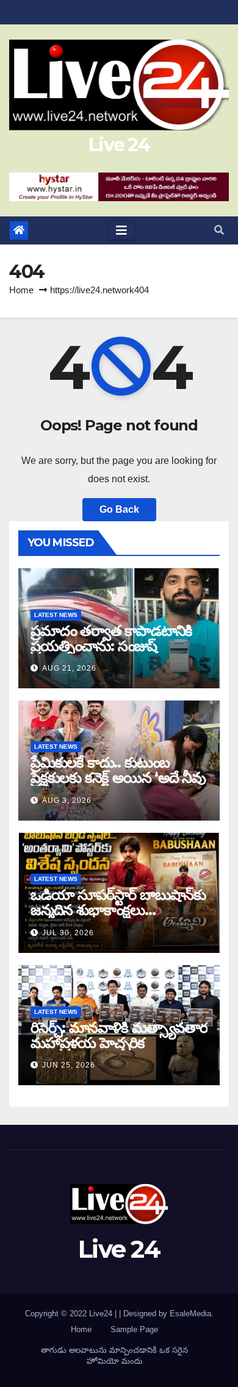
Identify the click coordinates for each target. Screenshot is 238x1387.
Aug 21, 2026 (69, 668)
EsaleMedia (190, 1313)
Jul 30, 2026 (68, 933)
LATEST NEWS (56, 614)
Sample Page (134, 1329)
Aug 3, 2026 (67, 800)
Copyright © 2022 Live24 (70, 1313)
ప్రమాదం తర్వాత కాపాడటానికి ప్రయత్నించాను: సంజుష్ (111, 638)
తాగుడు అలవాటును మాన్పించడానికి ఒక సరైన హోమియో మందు (114, 1356)
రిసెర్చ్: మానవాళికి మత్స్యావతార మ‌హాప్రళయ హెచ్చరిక (119, 1035)
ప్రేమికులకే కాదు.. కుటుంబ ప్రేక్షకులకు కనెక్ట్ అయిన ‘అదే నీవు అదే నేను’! (118, 778)
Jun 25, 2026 (68, 1065)
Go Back (119, 509)
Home (21, 290)
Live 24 (119, 145)
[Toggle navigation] (121, 230)
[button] (219, 230)
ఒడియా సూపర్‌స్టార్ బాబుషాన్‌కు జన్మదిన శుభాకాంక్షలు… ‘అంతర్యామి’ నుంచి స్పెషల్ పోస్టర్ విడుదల (118, 917)
